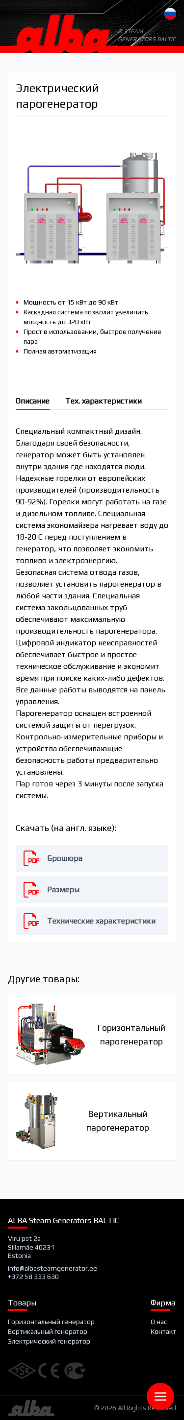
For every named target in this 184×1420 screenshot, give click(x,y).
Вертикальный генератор (47, 1331)
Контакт (163, 1331)
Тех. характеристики (103, 400)
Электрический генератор (49, 1341)
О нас (159, 1321)
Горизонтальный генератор (51, 1321)
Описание (33, 400)
